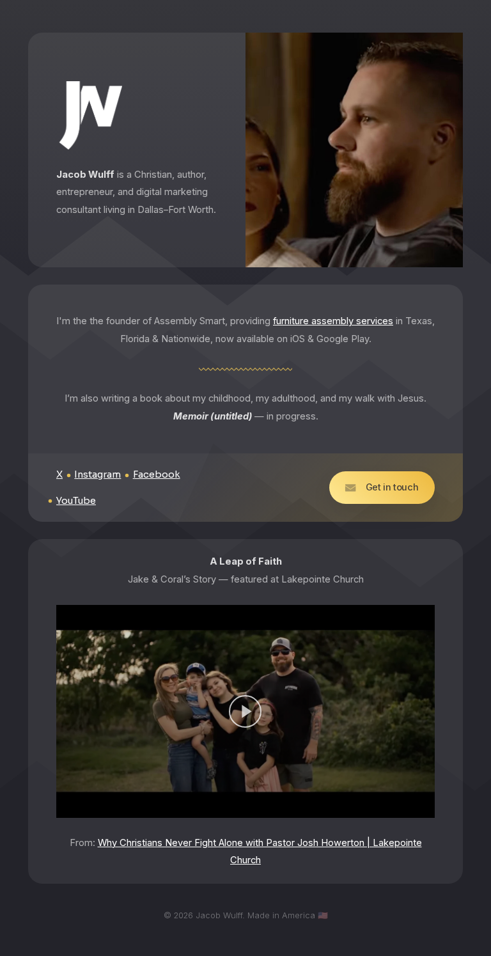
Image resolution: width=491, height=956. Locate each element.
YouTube (76, 500)
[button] (382, 487)
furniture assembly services (333, 321)
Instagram (97, 474)
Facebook (156, 474)
